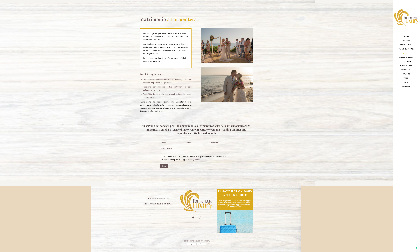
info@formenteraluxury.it (158, 203)
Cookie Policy (201, 244)
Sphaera (206, 241)
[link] (418, 45)
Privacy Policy (194, 159)
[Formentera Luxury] (406, 17)
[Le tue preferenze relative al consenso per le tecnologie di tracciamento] (416, 248)
